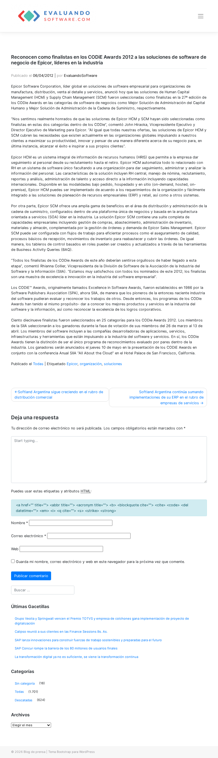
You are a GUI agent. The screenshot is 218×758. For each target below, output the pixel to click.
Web (14, 549)
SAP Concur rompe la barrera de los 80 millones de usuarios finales (66, 648)
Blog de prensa (34, 752)
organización (91, 364)
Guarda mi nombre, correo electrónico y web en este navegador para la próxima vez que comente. (100, 562)
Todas (38, 364)
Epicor (72, 364)
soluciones (113, 364)
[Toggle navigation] (201, 16)
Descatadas (23, 700)
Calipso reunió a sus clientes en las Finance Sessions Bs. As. (61, 632)
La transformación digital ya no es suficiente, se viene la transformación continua (76, 657)
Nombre (19, 523)
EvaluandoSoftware (80, 75)
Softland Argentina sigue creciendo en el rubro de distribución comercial (58, 394)
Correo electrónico (28, 536)
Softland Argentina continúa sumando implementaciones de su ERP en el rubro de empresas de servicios (166, 397)
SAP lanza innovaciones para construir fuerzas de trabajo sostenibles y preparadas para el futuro (88, 640)
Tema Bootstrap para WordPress (71, 752)
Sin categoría (25, 683)
